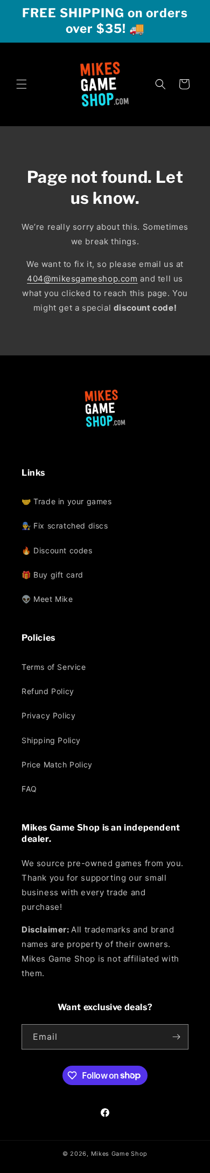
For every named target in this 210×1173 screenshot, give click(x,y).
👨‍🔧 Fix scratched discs (65, 525)
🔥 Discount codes (57, 550)
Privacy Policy (48, 715)
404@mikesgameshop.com (82, 278)
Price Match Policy (57, 764)
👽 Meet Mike (47, 598)
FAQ (29, 788)
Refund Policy (48, 691)
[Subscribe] (176, 1036)
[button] (21, 84)
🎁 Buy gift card (52, 574)
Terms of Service (54, 666)
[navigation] (105, 550)
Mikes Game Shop (119, 1153)
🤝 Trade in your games (67, 501)
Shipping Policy (51, 740)
